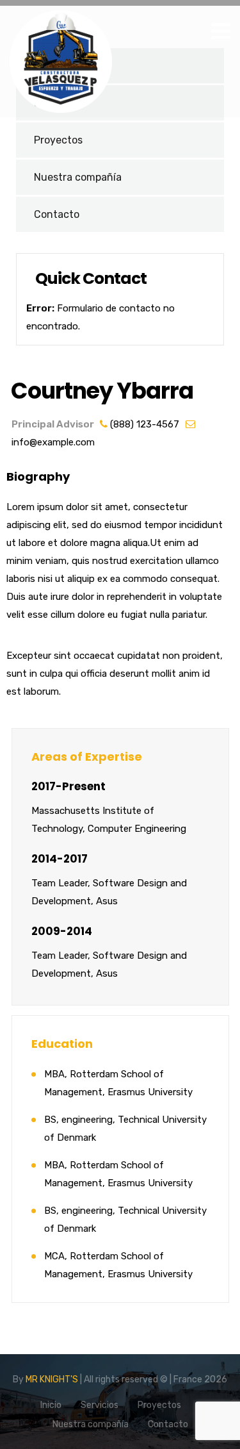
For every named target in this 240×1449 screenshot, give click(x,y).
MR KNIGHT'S (52, 1379)
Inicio (50, 1405)
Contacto (56, 214)
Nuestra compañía (78, 177)
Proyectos (58, 140)
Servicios (99, 1405)
